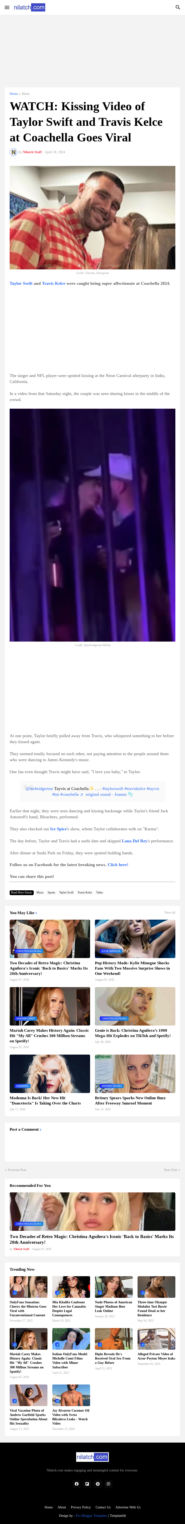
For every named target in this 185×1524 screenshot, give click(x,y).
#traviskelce (135, 788)
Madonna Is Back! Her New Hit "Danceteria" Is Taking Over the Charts (45, 1100)
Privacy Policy (81, 1507)
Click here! (118, 864)
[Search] (178, 7)
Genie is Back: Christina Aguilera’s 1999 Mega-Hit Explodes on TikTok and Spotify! (133, 1033)
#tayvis (153, 788)
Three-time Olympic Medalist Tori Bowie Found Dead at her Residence (152, 1308)
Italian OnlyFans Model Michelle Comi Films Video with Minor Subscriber (69, 1360)
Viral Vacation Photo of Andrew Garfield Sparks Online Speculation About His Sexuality (28, 1417)
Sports (51, 892)
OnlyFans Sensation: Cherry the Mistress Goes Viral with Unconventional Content (28, 1308)
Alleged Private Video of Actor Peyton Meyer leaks (156, 1356)
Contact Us (103, 1507)
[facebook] (77, 1484)
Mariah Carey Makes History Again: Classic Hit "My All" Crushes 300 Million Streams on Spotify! (49, 1035)
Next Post (170, 1170)
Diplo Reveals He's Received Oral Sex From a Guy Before (113, 1358)
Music (26, 94)
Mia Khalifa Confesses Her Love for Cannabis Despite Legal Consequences (69, 1308)
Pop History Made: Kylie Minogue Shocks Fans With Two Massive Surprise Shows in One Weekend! (132, 968)
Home (14, 94)
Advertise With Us (127, 1507)
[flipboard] (87, 1484)
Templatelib (118, 1516)
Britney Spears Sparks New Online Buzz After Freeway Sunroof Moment (130, 1100)
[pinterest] (98, 1484)
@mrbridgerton (39, 788)
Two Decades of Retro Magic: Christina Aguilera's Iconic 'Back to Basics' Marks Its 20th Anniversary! (49, 968)
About (62, 1507)
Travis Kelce (53, 283)
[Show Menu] (6, 7)
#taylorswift (112, 788)
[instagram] (108, 1484)
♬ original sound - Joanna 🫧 (106, 794)
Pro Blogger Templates (91, 1516)
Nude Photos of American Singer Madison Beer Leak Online (113, 1306)
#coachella (69, 794)
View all (169, 912)
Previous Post (17, 1170)
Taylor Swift (21, 283)
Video (99, 892)
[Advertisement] (92, 48)
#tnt (55, 794)
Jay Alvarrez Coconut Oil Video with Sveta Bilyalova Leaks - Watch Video (70, 1417)
